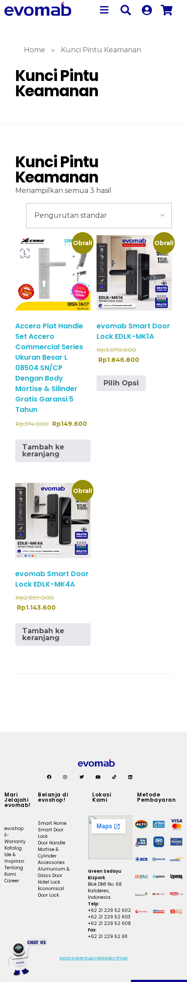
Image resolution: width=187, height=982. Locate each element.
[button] (104, 10)
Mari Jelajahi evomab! (17, 800)
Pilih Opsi (121, 383)
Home (34, 50)
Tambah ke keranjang (43, 450)
